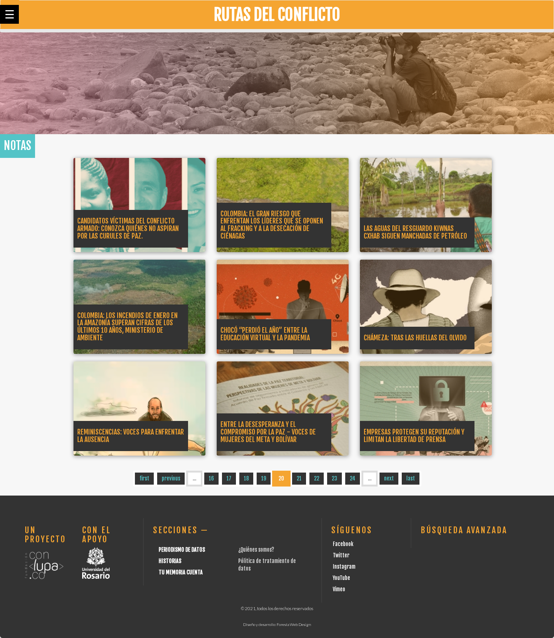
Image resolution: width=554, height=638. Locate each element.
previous (171, 478)
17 (228, 478)
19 (263, 478)
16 (211, 478)
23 (334, 478)
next (389, 478)
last (410, 478)
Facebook (343, 544)
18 (246, 478)
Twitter (341, 555)
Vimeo (339, 589)
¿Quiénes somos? (256, 549)
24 (352, 478)
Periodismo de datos (182, 549)
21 (299, 478)
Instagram (344, 566)
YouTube (341, 578)
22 (316, 478)
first (144, 478)
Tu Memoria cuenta (181, 572)
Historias (170, 561)
